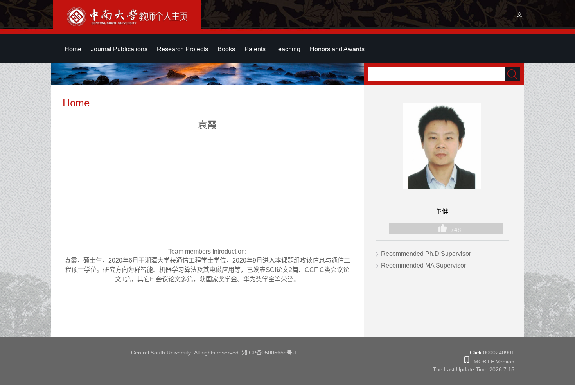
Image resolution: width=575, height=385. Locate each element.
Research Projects (182, 49)
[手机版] (466, 361)
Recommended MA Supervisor (423, 265)
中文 (516, 14)
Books (226, 49)
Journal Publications (119, 49)
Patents (255, 49)
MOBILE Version (491, 361)
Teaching (287, 49)
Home (73, 49)
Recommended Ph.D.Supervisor (426, 253)
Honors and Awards (337, 49)
